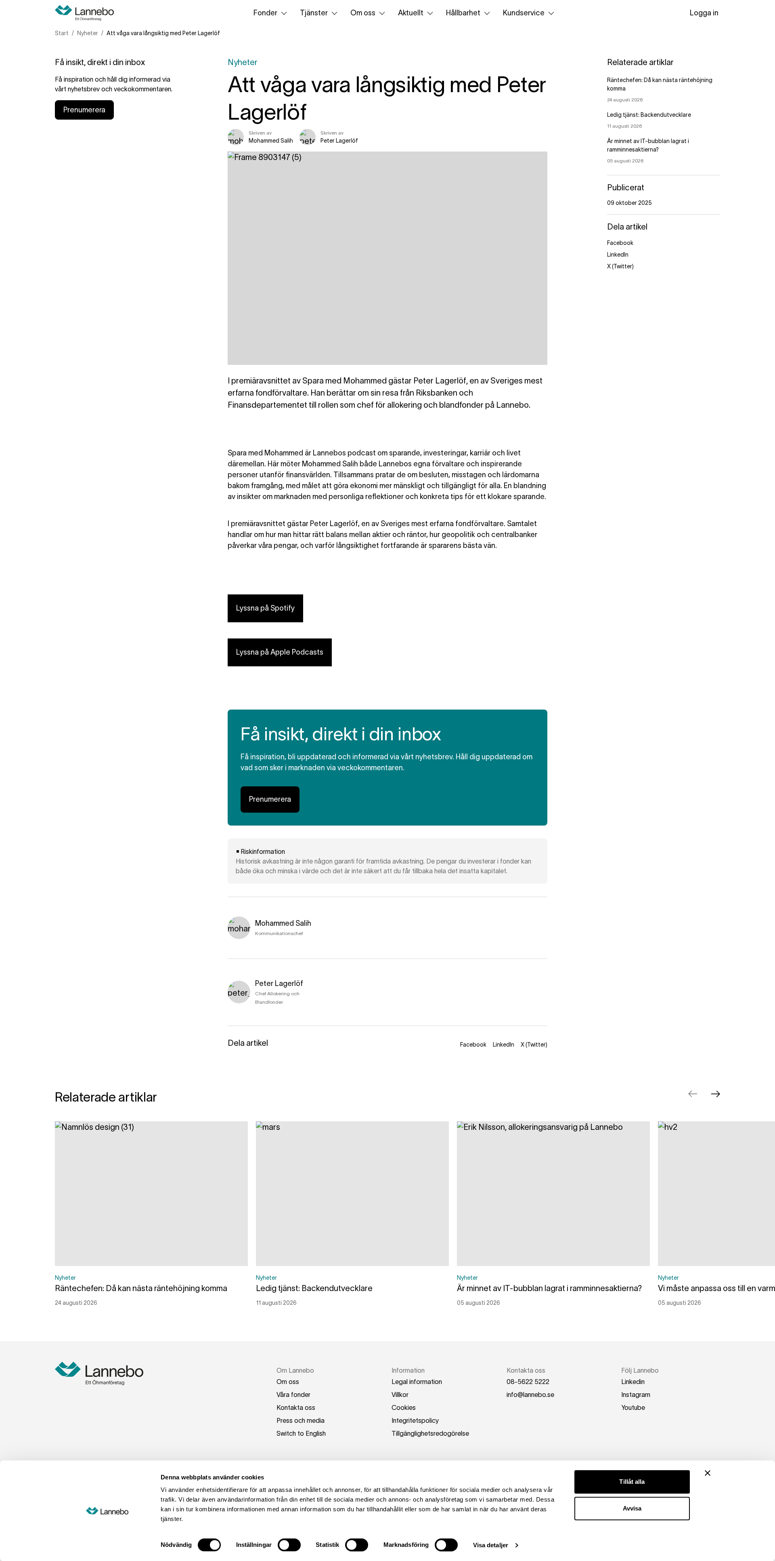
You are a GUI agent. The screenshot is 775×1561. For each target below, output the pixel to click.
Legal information (417, 1381)
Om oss (362, 13)
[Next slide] (715, 1094)
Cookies (404, 1407)
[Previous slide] (693, 1094)
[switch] (289, 1544)
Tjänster (314, 13)
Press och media (300, 1420)
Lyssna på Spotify (265, 608)
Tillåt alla (632, 1481)
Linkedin (633, 1381)
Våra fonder (293, 1394)
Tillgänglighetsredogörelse (430, 1433)
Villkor (400, 1394)
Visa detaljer (490, 1545)
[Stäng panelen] (707, 1473)
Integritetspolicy (415, 1420)
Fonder (265, 13)
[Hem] (87, 13)
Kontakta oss (295, 1407)
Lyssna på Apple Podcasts (279, 652)
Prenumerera (84, 110)
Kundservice (524, 13)
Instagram (635, 1394)
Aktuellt (410, 13)
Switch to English (301, 1433)
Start (62, 33)
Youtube (633, 1407)
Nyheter (87, 33)
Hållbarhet (463, 13)
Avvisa (632, 1508)
